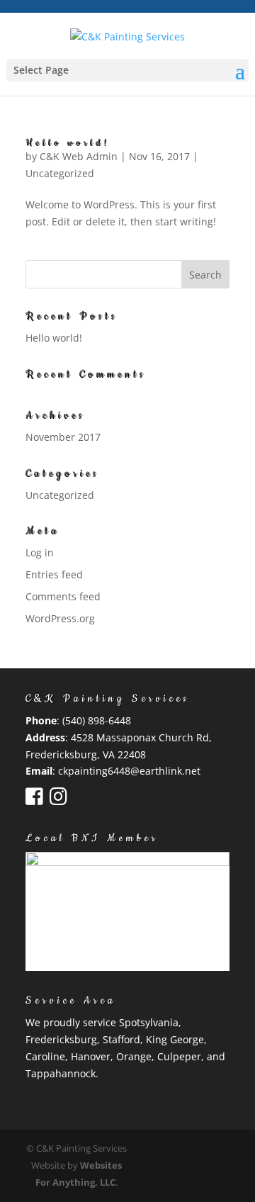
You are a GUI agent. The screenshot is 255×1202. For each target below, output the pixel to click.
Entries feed (54, 574)
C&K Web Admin (79, 156)
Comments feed (63, 596)
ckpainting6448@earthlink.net (129, 770)
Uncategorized (60, 173)
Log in (40, 552)
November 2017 (63, 437)
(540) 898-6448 (96, 720)
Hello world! (68, 142)
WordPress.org (60, 618)
